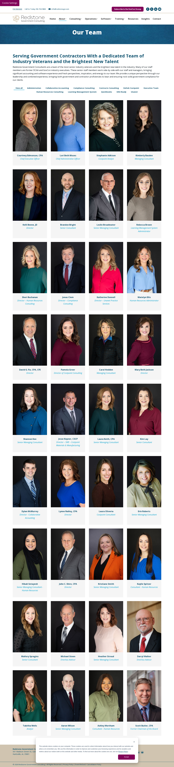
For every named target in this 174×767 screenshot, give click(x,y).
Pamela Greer (68, 369)
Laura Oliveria (106, 511)
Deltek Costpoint (131, 88)
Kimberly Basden (144, 155)
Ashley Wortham (106, 725)
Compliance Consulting (84, 88)
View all (19, 88)
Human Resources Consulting (49, 92)
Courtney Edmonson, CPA (30, 155)
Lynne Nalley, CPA (68, 511)
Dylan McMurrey (30, 511)
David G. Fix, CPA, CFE (30, 369)
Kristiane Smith (106, 584)
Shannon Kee (29, 439)
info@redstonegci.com (60, 9)
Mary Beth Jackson (144, 369)
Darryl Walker (144, 656)
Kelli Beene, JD (30, 224)
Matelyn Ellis (144, 297)
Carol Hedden (106, 369)
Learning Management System (82, 92)
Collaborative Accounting (57, 88)
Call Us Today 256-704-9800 (35, 9)
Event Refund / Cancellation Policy (88, 764)
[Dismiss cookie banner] (134, 742)
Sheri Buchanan (30, 297)
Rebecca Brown (144, 224)
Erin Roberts (144, 511)
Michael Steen (68, 656)
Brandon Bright (68, 224)
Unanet (134, 92)
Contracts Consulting (109, 88)
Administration (34, 88)
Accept (126, 757)
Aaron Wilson (68, 725)
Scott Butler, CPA (144, 725)
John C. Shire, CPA (68, 584)
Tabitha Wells (30, 725)
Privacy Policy (123, 752)
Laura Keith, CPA (106, 439)
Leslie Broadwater (106, 224)
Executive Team (151, 88)
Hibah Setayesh (30, 584)
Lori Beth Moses (68, 155)
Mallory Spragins (29, 656)
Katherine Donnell (106, 297)
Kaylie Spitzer (144, 584)
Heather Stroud (106, 656)
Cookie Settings (9, 3)
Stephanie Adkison (106, 155)
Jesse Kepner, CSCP (68, 438)
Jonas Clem (68, 297)
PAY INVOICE (17, 9)
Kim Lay (144, 439)
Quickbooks (106, 92)
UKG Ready (121, 92)
